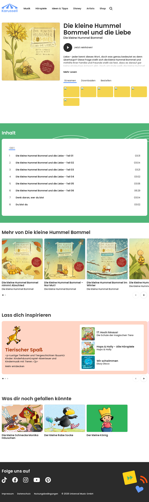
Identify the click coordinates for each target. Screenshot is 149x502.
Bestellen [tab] (106, 80)
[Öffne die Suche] (111, 8)
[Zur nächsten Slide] (143, 295)
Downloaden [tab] (88, 80)
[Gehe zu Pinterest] (50, 482)
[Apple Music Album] (71, 91)
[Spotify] (105, 91)
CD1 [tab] (12, 148)
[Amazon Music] (88, 91)
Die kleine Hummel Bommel (83, 38)
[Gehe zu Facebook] (17, 482)
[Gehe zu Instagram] (28, 482)
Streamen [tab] (70, 80)
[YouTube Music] (71, 102)
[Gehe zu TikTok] (7, 482)
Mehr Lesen (70, 72)
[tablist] (105, 80)
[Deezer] (122, 91)
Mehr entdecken (14, 366)
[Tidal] (139, 91)
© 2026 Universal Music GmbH (77, 493)
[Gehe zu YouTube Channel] (39, 482)
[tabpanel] (105, 96)
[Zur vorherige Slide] (135, 295)
